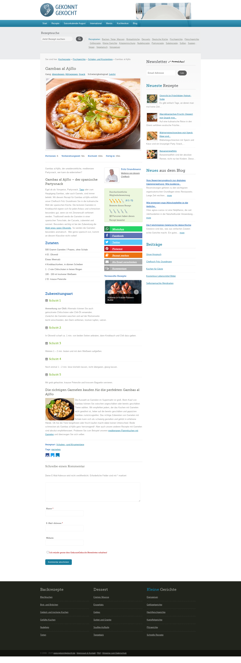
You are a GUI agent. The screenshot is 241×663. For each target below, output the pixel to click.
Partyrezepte (158, 43)
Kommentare (119, 268)
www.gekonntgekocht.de (64, 653)
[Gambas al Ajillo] (93, 114)
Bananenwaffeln (168, 151)
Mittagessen (71, 74)
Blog (135, 23)
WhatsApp (118, 229)
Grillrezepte (95, 43)
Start (44, 23)
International (96, 23)
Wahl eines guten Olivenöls (58, 228)
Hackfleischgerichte (156, 612)
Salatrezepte (172, 43)
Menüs (109, 23)
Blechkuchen (46, 597)
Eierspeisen (152, 597)
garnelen (56, 449)
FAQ (99, 653)
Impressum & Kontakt (86, 653)
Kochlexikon (123, 23)
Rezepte (55, 23)
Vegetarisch (102, 47)
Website (50, 538)
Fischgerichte (176, 39)
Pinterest (117, 249)
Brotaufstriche (133, 39)
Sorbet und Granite (102, 620)
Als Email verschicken (124, 262)
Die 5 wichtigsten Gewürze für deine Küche (168, 225)
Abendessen (58, 74)
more (169, 195)
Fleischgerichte (192, 39)
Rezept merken (120, 255)
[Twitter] (52, 455)
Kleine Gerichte (110, 43)
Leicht (112, 74)
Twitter (116, 242)
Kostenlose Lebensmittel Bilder (161, 276)
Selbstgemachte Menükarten (159, 283)
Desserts (146, 39)
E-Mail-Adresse (54, 523)
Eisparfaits (98, 604)
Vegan (91, 47)
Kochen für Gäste (154, 269)
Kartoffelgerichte (154, 620)
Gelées (96, 612)
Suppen (191, 43)
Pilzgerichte (152, 627)
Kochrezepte (64, 59)
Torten (43, 635)
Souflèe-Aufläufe (101, 627)
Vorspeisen (115, 47)
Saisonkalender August (75, 23)
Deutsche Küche (160, 39)
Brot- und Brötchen (49, 604)
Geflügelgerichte (154, 604)
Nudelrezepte (143, 43)
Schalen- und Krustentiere (100, 59)
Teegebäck (98, 635)
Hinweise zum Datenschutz (114, 653)
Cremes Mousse (101, 597)
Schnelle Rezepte (155, 635)
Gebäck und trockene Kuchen (54, 612)
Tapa (81, 189)
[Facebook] (47, 455)
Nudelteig (44, 627)
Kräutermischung (127, 43)
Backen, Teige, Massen (113, 39)
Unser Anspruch (153, 254)
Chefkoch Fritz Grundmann (159, 261)
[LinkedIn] (58, 455)
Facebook (118, 235)
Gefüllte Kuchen (47, 620)
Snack (82, 74)
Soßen (183, 43)
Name (49, 508)
